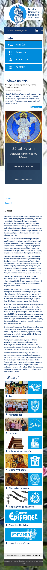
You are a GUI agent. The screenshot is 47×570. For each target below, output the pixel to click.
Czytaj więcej (36, 107)
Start (15, 555)
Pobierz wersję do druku (23, 180)
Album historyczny (23, 166)
